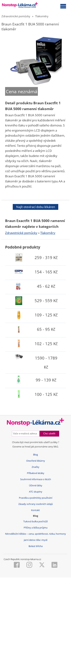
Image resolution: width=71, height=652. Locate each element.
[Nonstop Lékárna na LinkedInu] (54, 565)
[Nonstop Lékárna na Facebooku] (17, 565)
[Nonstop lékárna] (20, 6)
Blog (35, 454)
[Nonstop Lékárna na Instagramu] (29, 565)
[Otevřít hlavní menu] (63, 6)
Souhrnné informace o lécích (35, 479)
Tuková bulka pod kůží (35, 521)
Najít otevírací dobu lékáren (35, 207)
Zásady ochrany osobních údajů (35, 504)
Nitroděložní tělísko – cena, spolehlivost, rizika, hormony (35, 533)
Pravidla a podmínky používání (35, 497)
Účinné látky (35, 485)
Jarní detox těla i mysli (35, 540)
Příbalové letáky (35, 473)
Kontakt (35, 510)
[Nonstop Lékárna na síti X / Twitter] (42, 565)
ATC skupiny (35, 491)
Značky (35, 467)
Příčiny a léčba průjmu (36, 527)
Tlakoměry (41, 16)
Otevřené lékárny (35, 460)
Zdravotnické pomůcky (15, 16)
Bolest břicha (36, 546)
